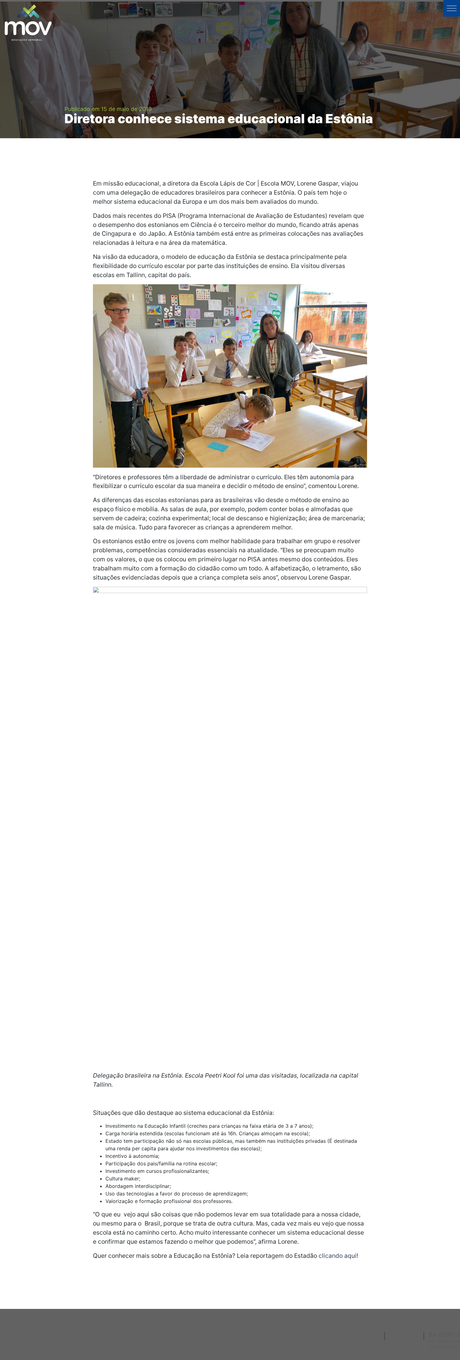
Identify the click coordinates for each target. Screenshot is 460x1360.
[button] (451, 8)
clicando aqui (337, 1255)
